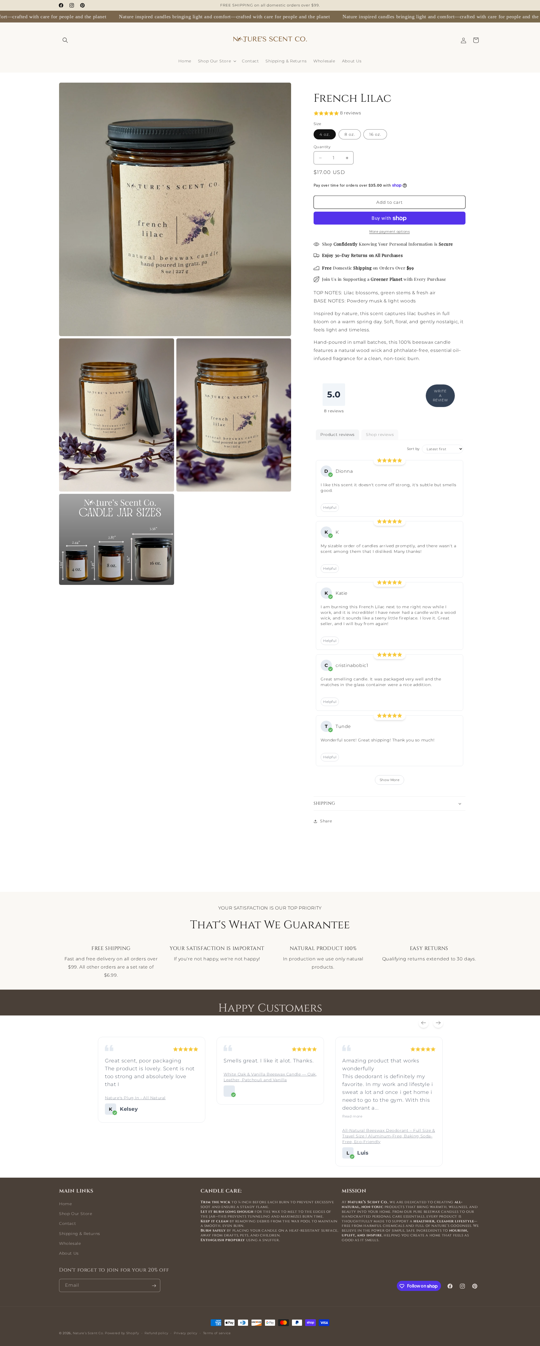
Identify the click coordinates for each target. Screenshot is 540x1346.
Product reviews (337, 434)
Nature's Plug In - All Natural (135, 1097)
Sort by (413, 449)
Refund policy (156, 1333)
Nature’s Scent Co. (88, 1333)
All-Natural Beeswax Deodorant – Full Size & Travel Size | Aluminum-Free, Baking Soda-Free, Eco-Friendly (388, 1136)
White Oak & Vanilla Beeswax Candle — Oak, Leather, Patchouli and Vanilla (270, 1077)
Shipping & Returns (79, 1233)
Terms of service (217, 1333)
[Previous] (423, 1023)
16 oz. (375, 134)
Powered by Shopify (122, 1333)
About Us (69, 1253)
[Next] (438, 1023)
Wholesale (70, 1243)
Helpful (329, 507)
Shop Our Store (75, 1213)
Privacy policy (185, 1333)
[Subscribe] (154, 1285)
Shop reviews (380, 434)
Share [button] (326, 821)
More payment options (389, 232)
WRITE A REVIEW (440, 395)
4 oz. (325, 134)
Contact (67, 1223)
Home (65, 1203)
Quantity (322, 146)
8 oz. (350, 134)
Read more (352, 1116)
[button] (65, 40)
